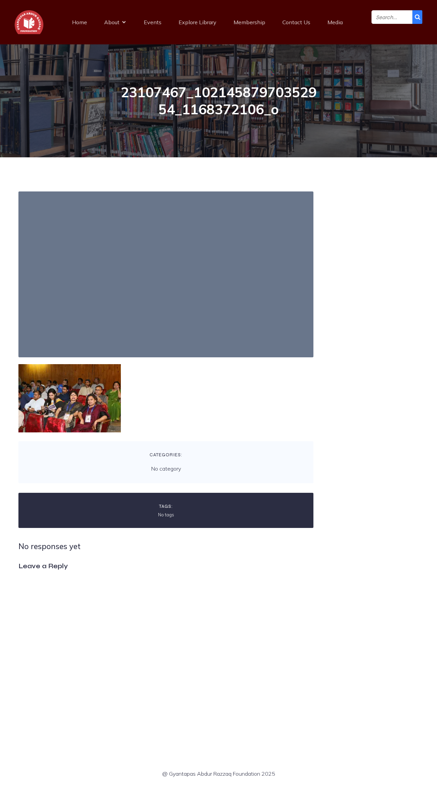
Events (152, 22)
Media (335, 22)
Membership (249, 22)
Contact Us (296, 22)
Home (79, 22)
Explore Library (197, 22)
